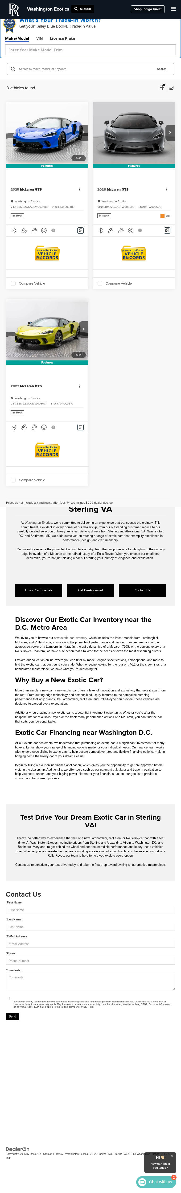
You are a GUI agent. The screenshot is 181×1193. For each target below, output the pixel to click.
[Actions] (79, 189)
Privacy (58, 1153)
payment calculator (113, 769)
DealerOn (35, 1153)
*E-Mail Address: (17, 936)
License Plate (62, 38)
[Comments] (80, 230)
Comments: (13, 970)
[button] (83, 133)
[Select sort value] (170, 88)
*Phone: (11, 953)
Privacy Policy (86, 1006)
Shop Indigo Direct (147, 9)
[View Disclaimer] (54, 230)
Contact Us (142, 590)
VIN (39, 38)
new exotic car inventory (70, 638)
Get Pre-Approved (90, 590)
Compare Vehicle (32, 283)
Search (162, 69)
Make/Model (17, 38)
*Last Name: (14, 919)
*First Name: (14, 902)
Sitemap (47, 1153)
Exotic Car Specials (38, 590)
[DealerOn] (18, 1149)
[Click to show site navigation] (173, 9)
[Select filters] (162, 88)
